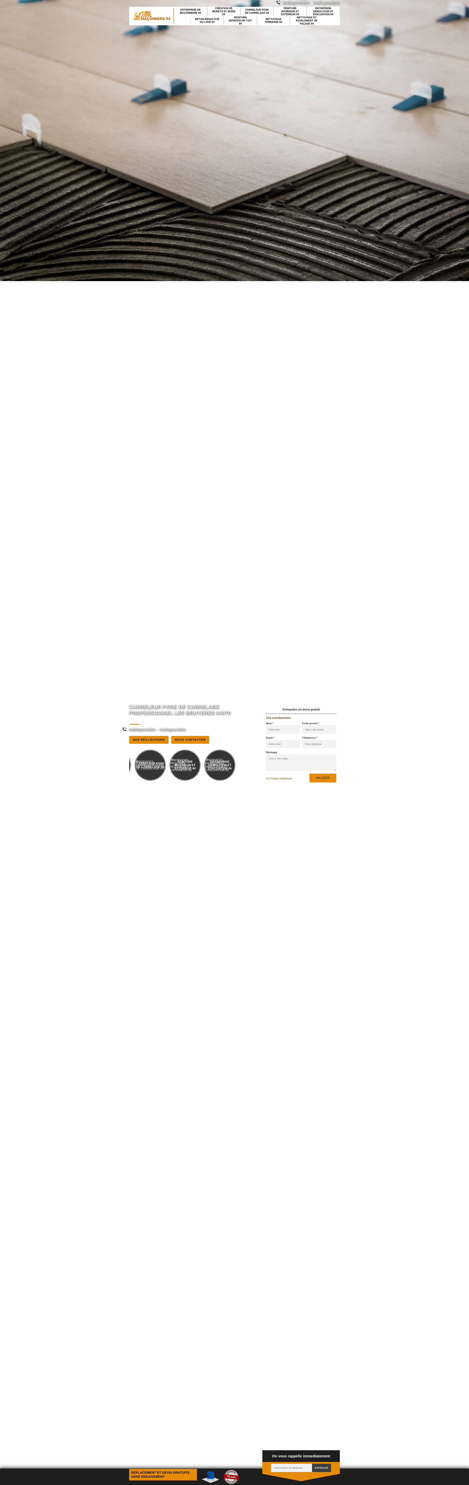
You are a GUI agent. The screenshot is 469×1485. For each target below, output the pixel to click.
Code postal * (310, 723)
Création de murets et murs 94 (223, 11)
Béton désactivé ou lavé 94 (207, 21)
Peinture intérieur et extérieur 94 (290, 11)
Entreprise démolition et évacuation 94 (323, 11)
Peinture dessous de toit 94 (240, 20)
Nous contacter (190, 739)
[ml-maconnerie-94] (151, 16)
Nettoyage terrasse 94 (273, 21)
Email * (270, 737)
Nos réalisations (149, 739)
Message (271, 752)
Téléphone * (309, 737)
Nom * (269, 723)
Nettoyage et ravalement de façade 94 (306, 20)
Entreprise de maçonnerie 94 (190, 11)
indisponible (142, 729)
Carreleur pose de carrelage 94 (257, 11)
